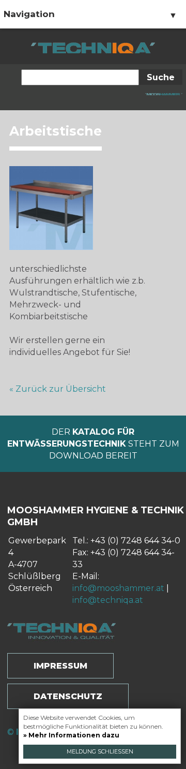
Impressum (60, 666)
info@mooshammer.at (118, 588)
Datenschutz (68, 696)
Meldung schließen (100, 751)
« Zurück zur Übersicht (57, 389)
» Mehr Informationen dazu (71, 735)
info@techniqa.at (107, 600)
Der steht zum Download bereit (93, 444)
